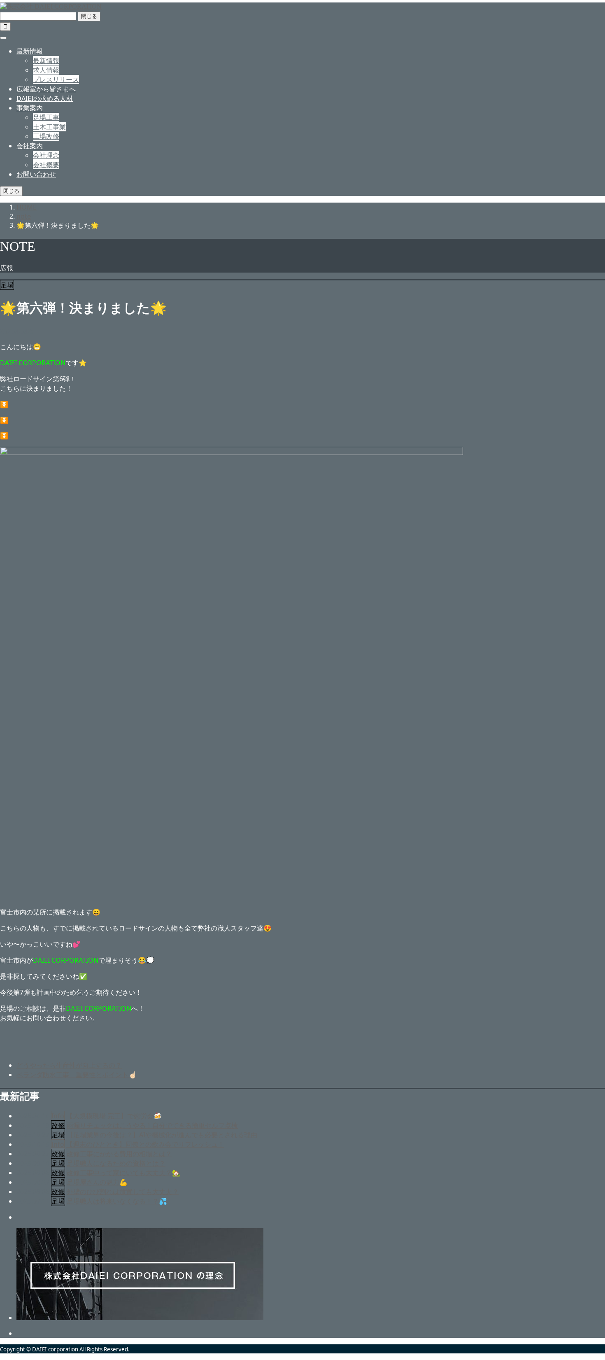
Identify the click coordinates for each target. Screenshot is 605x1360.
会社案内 (29, 145)
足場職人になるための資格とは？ (116, 1163)
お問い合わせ (36, 174)
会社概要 (46, 164)
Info (57, 1115)
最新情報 (29, 51)
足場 (7, 284)
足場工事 (46, 117)
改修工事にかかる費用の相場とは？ (119, 1153)
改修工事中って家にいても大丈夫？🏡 (123, 1172)
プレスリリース (56, 79)
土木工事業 (49, 126)
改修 (58, 1125)
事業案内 (29, 107)
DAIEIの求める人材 (44, 98)
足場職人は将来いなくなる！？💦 (117, 1201)
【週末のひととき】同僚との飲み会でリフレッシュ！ (145, 1144)
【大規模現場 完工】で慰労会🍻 (114, 1115)
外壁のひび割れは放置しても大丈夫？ (123, 1191)
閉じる (89, 16)
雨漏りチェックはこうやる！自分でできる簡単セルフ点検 (152, 1125)
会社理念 (46, 155)
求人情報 (46, 70)
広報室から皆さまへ (46, 88)
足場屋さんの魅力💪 (97, 1182)
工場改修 (46, 136)
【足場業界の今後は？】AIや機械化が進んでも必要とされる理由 (162, 1134)
